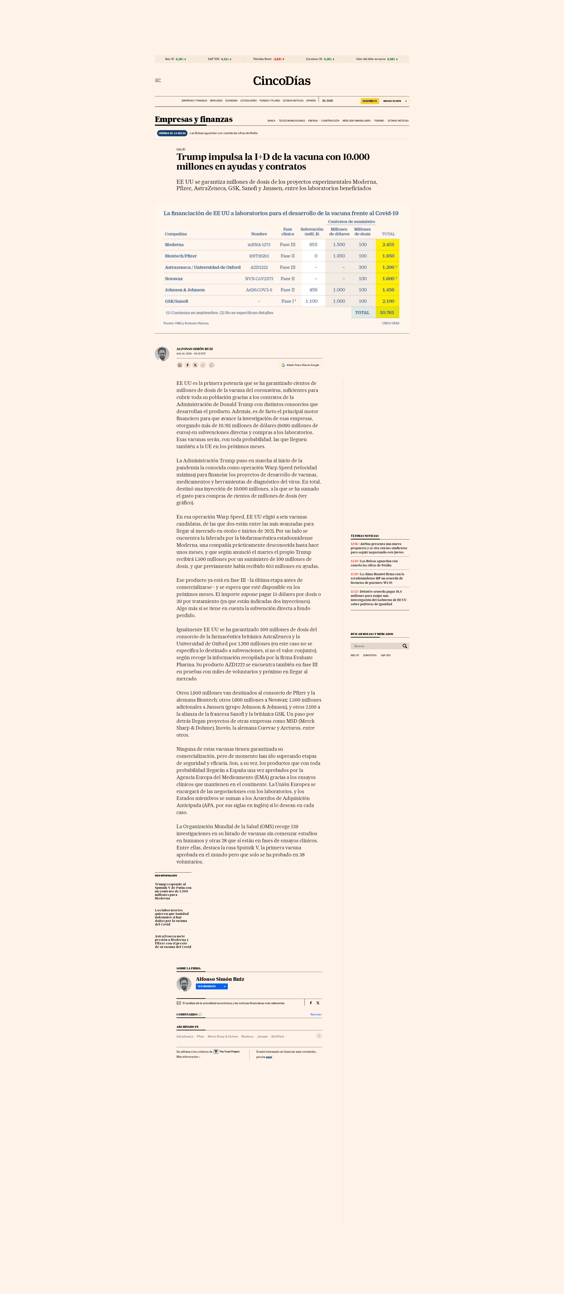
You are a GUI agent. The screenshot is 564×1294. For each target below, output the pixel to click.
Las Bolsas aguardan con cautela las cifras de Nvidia (224, 133)
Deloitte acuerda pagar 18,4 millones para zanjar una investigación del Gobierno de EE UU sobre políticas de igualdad (379, 598)
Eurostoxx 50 (314, 59)
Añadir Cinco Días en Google (303, 365)
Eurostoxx (370, 655)
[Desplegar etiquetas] (319, 1036)
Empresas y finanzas (194, 100)
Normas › (316, 1014)
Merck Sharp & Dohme (223, 1036)
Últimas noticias (293, 100)
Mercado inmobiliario (357, 120)
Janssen (262, 1036)
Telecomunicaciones (292, 120)
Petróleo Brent (262, 59)
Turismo (379, 120)
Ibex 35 (169, 59)
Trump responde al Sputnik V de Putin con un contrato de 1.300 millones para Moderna (173, 891)
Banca (272, 120)
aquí (269, 1057)
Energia (313, 120)
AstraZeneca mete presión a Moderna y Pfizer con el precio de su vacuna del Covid (173, 942)
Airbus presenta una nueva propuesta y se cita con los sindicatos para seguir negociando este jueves (379, 548)
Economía (231, 100)
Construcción (330, 120)
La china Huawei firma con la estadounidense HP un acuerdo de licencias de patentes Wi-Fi (377, 578)
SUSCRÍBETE (370, 101)
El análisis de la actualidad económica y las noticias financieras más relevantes (233, 1003)
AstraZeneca (184, 1036)
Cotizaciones (248, 100)
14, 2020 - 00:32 (190, 353)
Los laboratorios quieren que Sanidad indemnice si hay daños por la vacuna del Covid (172, 917)
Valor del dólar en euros (371, 59)
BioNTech (277, 1036)
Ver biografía (207, 986)
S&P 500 (213, 59)
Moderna (247, 1036)
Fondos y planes (270, 100)
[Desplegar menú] (158, 80)
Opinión (311, 100)
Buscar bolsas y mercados (372, 634)
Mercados (216, 100)
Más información (187, 1056)
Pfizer (200, 1036)
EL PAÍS (326, 99)
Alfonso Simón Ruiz (194, 349)
